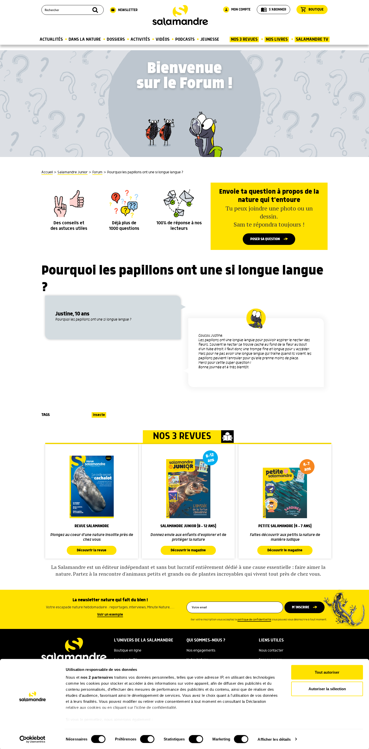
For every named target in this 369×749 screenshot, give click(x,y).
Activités (140, 39)
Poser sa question (265, 239)
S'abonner (273, 10)
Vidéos (162, 39)
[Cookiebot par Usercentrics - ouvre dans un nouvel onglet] (32, 739)
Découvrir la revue (91, 550)
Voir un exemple (110, 615)
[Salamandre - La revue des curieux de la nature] (180, 15)
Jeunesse (209, 39)
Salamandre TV (312, 39)
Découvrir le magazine (188, 550)
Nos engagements (201, 651)
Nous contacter (271, 651)
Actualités (51, 39)
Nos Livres (277, 39)
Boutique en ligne (127, 651)
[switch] (147, 739)
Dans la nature (85, 39)
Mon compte (237, 10)
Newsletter (124, 10)
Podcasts (185, 39)
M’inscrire (300, 607)
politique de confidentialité (254, 619)
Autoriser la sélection (327, 688)
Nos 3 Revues (244, 39)
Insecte (99, 415)
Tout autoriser (327, 672)
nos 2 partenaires (97, 677)
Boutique (312, 10)
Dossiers (116, 39)
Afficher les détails (274, 739)
